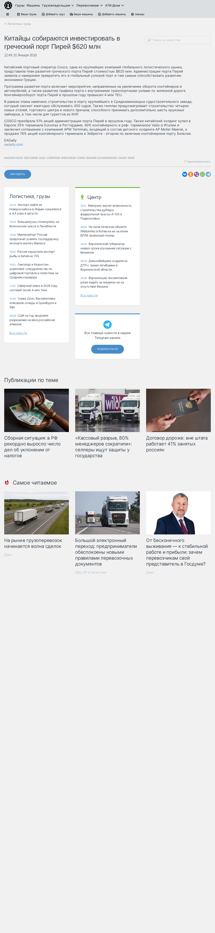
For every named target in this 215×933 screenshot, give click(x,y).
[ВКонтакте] (184, 174)
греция (122, 157)
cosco (42, 157)
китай (131, 157)
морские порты (13, 157)
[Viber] (196, 174)
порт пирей (31, 157)
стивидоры (53, 157)
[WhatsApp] (202, 174)
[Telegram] (208, 174)
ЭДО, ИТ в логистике (90, 572)
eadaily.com (13, 144)
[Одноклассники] (190, 174)
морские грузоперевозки (101, 157)
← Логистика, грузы (17, 23)
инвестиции (68, 157)
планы (81, 157)
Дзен (8, 555)
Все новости (18, 333)
